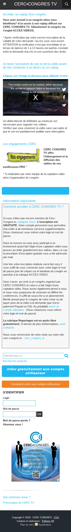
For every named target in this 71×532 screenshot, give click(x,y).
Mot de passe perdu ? (16, 420)
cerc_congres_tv (34, 338)
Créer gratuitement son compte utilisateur (35, 371)
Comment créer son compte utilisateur (35, 384)
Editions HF (48, 521)
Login (6, 397)
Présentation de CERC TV (18, 502)
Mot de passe (11, 408)
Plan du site (26, 524)
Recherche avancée (15, 360)
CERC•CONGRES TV (35, 3)
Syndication (45, 524)
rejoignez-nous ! (26, 221)
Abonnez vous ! (13, 424)
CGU (56, 517)
